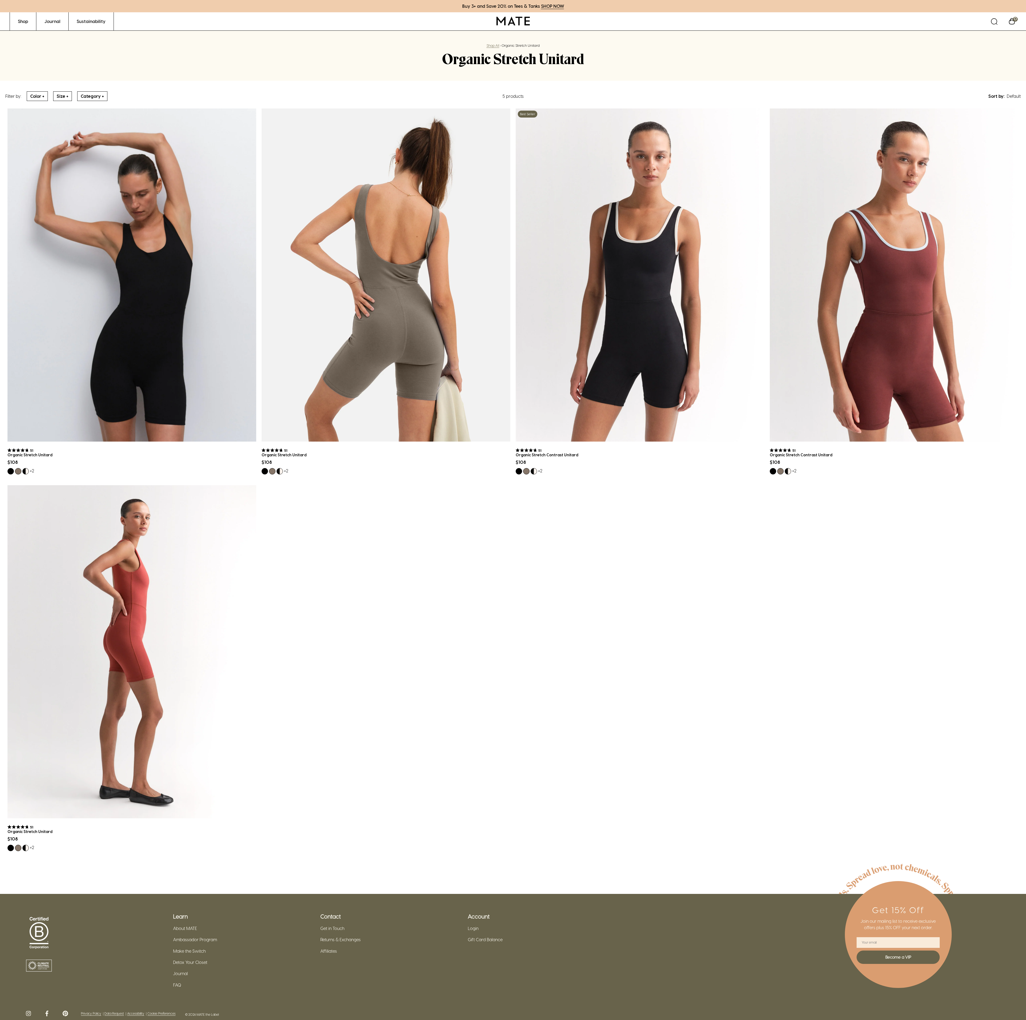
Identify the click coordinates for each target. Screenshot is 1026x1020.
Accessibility (135, 1013)
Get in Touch (332, 928)
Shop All (493, 45)
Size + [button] (62, 96)
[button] (994, 21)
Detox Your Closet (190, 962)
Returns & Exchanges (340, 939)
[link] (23, 21)
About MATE (185, 928)
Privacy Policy (91, 1013)
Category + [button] (92, 96)
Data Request (114, 1013)
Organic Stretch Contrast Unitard (547, 455)
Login (473, 928)
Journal (180, 973)
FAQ (177, 985)
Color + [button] (37, 96)
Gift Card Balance (485, 939)
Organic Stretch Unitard (29, 455)
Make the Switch (189, 951)
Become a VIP (898, 957)
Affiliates (328, 951)
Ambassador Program (195, 939)
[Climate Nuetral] (39, 966)
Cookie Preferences (161, 1013)
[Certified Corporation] (39, 933)
